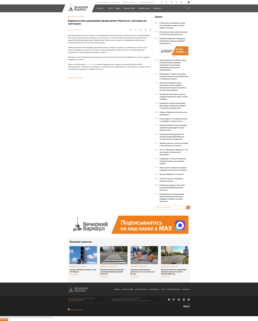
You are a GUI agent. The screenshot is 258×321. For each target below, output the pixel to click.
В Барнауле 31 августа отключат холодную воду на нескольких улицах (173, 160)
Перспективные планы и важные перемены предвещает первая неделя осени (173, 127)
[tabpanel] (173, 50)
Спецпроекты (154, 289)
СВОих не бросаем (130, 2)
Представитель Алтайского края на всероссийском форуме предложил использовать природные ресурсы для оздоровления (173, 65)
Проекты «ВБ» (128, 289)
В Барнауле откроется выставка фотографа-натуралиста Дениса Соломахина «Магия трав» (173, 105)
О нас (163, 289)
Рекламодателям (173, 289)
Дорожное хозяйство (75, 78)
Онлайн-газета (141, 289)
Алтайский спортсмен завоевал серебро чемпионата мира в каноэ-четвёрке (174, 96)
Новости (117, 289)
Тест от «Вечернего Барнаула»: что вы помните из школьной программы (174, 151)
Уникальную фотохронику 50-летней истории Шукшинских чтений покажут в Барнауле (172, 136)
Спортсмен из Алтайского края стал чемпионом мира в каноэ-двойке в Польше (172, 25)
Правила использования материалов (77, 299)
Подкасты (116, 2)
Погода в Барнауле (147, 2)
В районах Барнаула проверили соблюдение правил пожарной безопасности (172, 40)
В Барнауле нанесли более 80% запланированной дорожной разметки (172, 187)
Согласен (4, 319)
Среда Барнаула (103, 2)
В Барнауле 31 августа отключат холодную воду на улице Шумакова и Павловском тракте (174, 76)
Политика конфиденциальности (76, 300)
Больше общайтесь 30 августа (172, 174)
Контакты (186, 289)
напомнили (89, 64)
